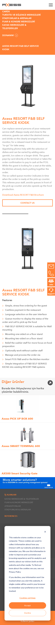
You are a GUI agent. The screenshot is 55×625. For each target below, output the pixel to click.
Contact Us (27, 202)
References (11, 516)
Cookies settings (27, 598)
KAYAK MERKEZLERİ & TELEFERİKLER (22, 499)
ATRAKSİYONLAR (13, 506)
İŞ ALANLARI (10, 494)
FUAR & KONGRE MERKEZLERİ (19, 502)
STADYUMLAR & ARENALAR (18, 509)
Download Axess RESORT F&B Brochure (23, 194)
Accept (27, 605)
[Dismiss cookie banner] (45, 532)
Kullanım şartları (27, 621)
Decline (27, 613)
